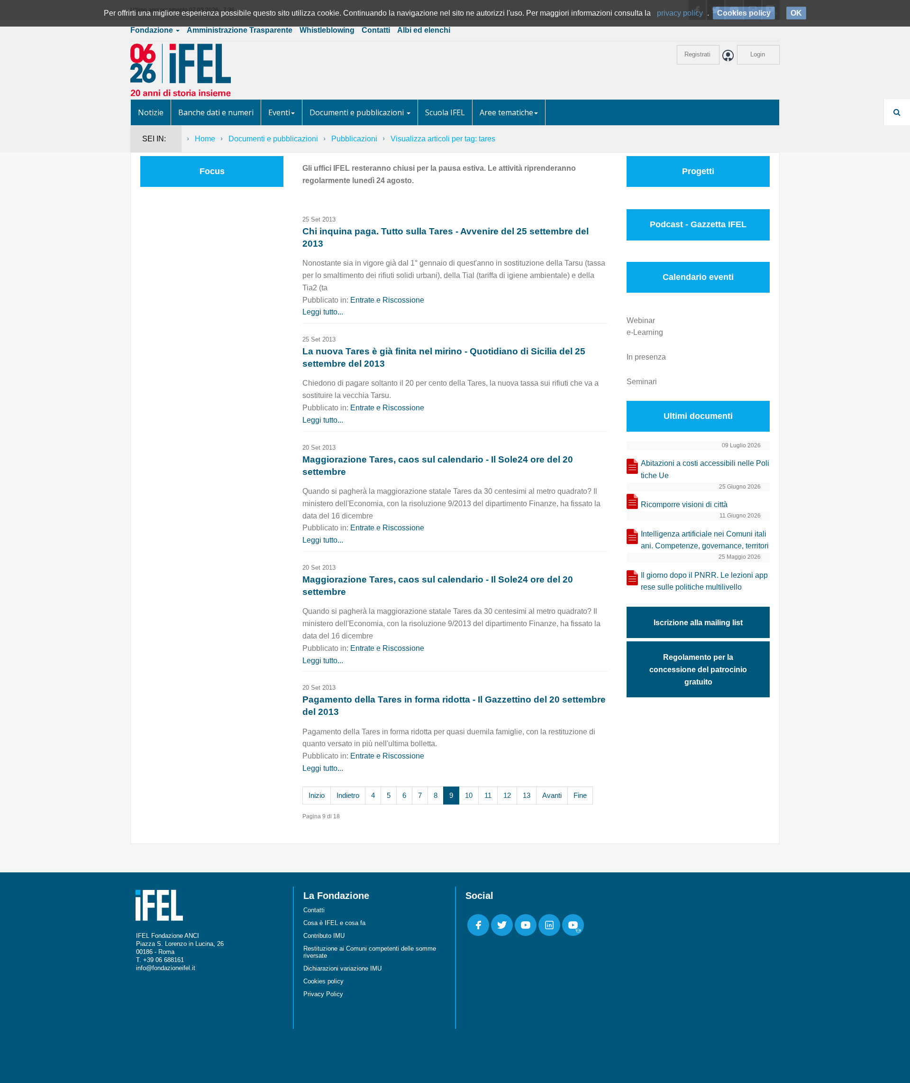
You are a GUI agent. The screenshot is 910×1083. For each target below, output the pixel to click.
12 (507, 795)
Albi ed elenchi (423, 30)
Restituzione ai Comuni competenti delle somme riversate (369, 952)
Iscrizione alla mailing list (698, 623)
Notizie (151, 112)
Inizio (317, 795)
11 (487, 795)
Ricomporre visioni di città (684, 504)
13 (526, 795)
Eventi (279, 112)
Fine (580, 795)
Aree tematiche (506, 112)
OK (796, 13)
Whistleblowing (327, 30)
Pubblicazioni (354, 139)
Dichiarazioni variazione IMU (342, 968)
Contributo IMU (324, 935)
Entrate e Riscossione (387, 300)
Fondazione (152, 30)
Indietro (348, 795)
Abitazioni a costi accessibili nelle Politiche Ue (705, 469)
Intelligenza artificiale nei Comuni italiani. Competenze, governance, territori (705, 540)
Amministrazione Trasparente (239, 30)
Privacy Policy (323, 994)
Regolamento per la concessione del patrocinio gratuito (698, 669)
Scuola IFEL (445, 112)
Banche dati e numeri (216, 112)
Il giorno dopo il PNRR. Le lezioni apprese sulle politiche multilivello (704, 581)
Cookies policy (323, 981)
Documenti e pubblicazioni (357, 112)
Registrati (697, 54)
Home (205, 139)
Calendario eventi (698, 277)
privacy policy (680, 13)
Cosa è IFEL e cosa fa (334, 922)
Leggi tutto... (322, 312)
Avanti (552, 795)
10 (469, 795)
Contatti (376, 30)
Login (757, 54)
